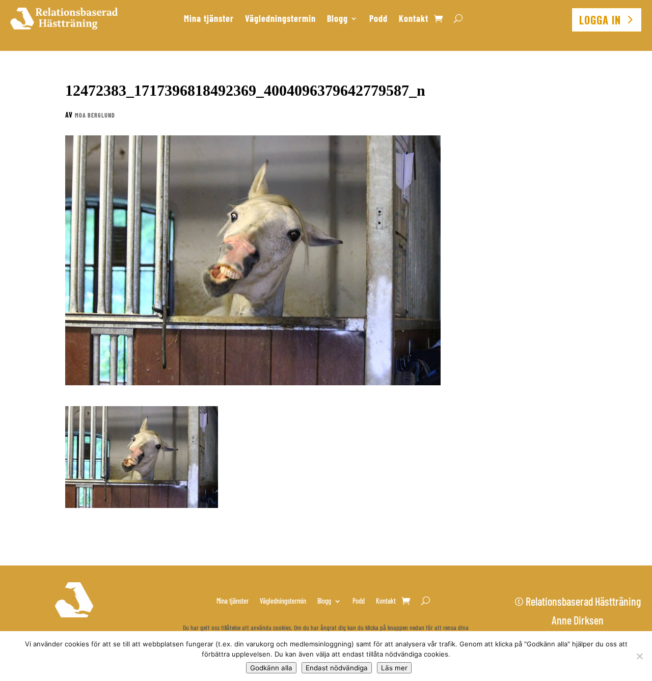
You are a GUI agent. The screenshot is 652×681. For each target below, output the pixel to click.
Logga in (600, 19)
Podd (378, 19)
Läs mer (394, 668)
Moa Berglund (95, 115)
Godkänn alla (271, 668)
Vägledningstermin (280, 19)
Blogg (337, 19)
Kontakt (413, 19)
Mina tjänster (209, 19)
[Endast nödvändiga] (639, 656)
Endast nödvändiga (337, 668)
